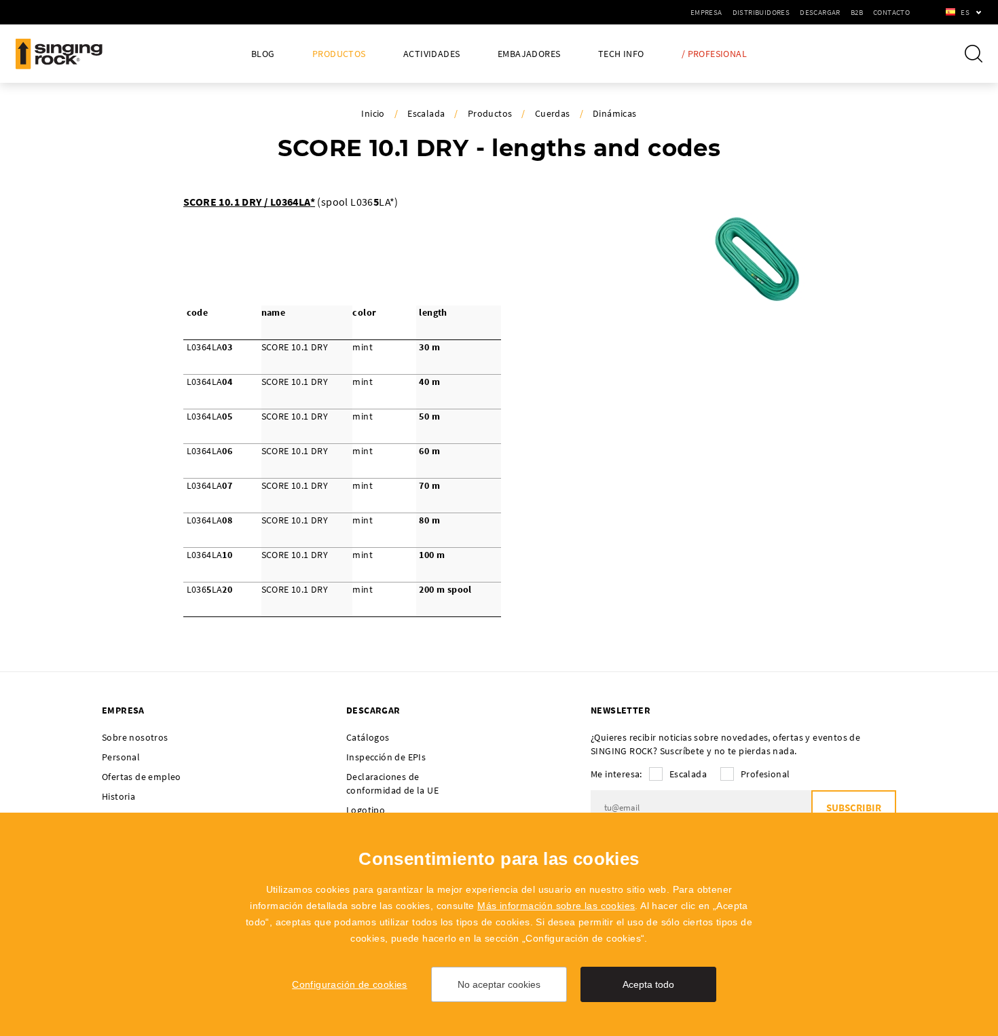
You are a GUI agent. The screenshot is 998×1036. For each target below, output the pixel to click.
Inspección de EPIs (386, 757)
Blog (263, 54)
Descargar (820, 12)
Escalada (426, 113)
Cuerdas (552, 113)
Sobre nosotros (135, 737)
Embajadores (529, 54)
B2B (857, 12)
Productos (339, 54)
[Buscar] (973, 53)
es (965, 12)
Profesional (765, 774)
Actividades (431, 54)
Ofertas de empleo (141, 777)
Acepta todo (648, 984)
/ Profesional (714, 54)
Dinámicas (615, 113)
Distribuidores (761, 12)
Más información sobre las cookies (556, 905)
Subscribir (853, 807)
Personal (121, 757)
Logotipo (365, 810)
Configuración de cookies (349, 984)
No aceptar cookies (499, 984)
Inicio (372, 113)
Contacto (891, 12)
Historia (118, 796)
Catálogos (368, 737)
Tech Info (621, 54)
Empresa (706, 12)
